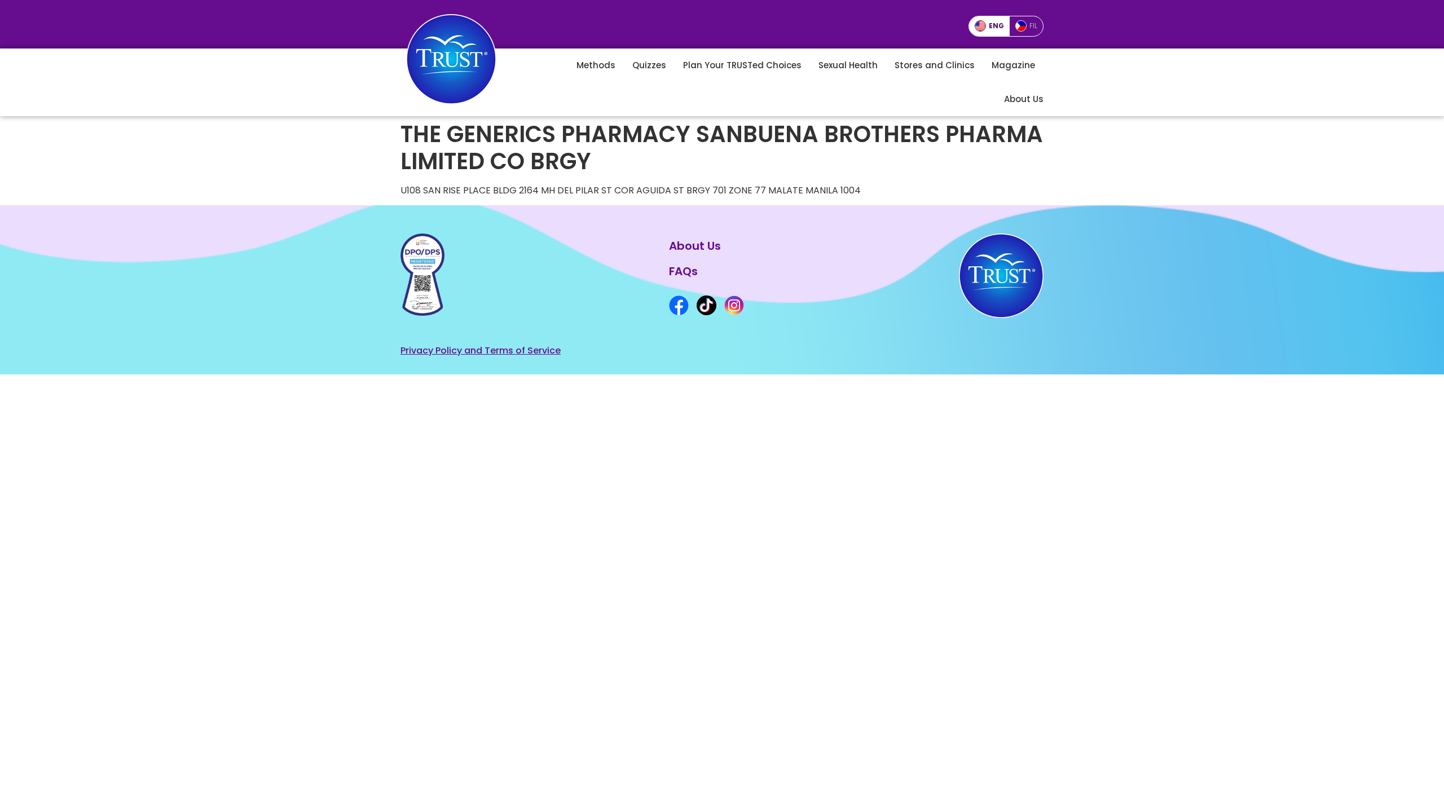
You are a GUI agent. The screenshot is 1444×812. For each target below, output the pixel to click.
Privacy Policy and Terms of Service (480, 350)
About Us (1024, 99)
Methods (595, 65)
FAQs (683, 271)
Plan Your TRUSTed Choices (742, 65)
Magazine (1013, 65)
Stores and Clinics (935, 65)
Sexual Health (848, 65)
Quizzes (649, 65)
